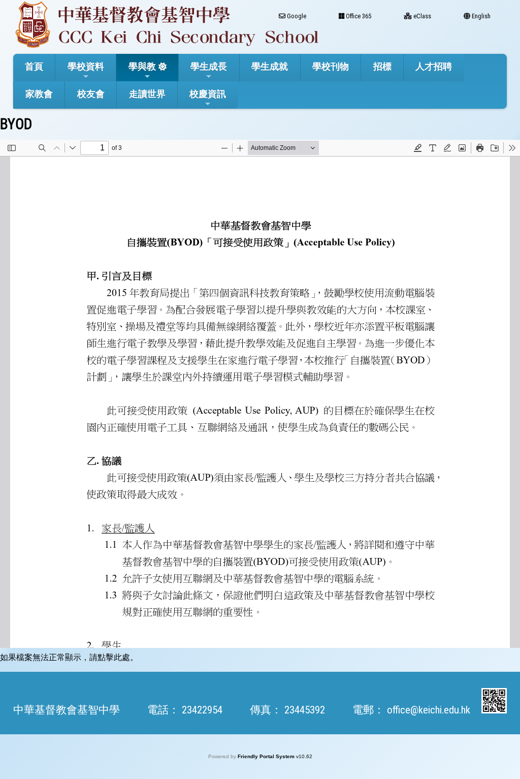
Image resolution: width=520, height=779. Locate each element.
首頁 (34, 66)
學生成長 (208, 66)
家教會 (39, 93)
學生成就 (269, 66)
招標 (382, 66)
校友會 (91, 93)
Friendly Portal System (267, 756)
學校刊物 (330, 66)
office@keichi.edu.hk (428, 710)
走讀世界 (147, 93)
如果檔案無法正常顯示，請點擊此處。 (69, 657)
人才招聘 (433, 66)
